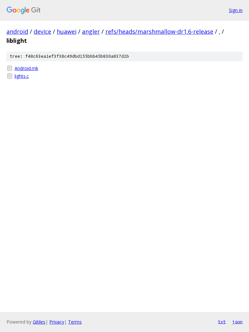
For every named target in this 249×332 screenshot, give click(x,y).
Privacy (56, 322)
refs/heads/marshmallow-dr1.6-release (159, 31)
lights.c (22, 76)
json (237, 322)
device (42, 31)
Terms (75, 322)
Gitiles (39, 322)
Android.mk (26, 68)
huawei (67, 31)
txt (222, 322)
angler (91, 31)
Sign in (236, 10)
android (17, 31)
